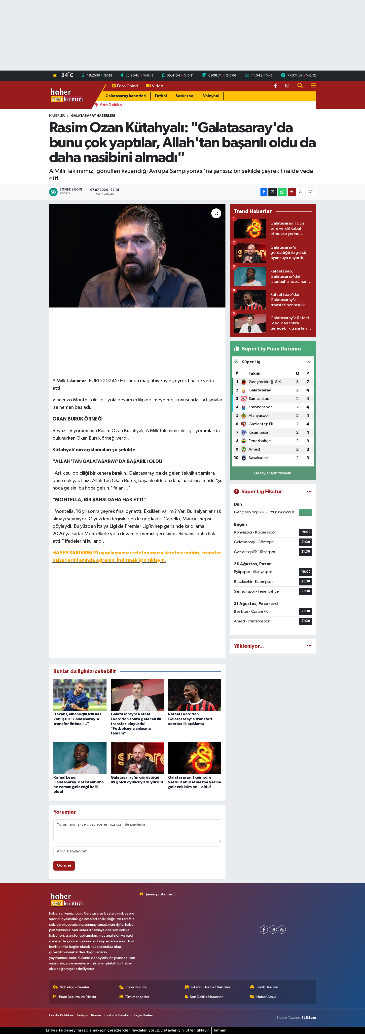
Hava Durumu (136, 987)
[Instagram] (273, 929)
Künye (96, 1015)
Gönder (64, 865)
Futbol (161, 96)
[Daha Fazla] (292, 192)
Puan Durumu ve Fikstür (77, 997)
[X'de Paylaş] (272, 192)
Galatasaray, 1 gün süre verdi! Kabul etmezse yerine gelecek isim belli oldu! (194, 782)
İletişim (82, 1015)
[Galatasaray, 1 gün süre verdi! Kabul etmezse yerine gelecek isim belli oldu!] (194, 758)
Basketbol (185, 96)
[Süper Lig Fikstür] (309, 492)
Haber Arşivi (266, 997)
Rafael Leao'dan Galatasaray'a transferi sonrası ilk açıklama (190, 719)
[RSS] (282, 929)
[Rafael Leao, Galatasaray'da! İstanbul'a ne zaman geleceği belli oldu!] (80, 758)
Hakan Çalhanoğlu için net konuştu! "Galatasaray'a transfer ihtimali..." (77, 719)
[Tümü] (309, 646)
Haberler (57, 115)
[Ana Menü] (311, 86)
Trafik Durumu (267, 987)
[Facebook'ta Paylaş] (263, 192)
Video (157, 86)
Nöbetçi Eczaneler (74, 987)
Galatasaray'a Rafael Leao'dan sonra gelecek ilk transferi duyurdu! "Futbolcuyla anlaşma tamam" (136, 723)
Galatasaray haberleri (126, 96)
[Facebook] (264, 929)
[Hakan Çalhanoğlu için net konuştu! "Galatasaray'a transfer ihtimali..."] (80, 695)
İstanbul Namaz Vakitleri (210, 987)
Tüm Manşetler (137, 997)
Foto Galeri (127, 86)
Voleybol (211, 96)
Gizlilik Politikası (61, 1015)
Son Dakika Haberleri (206, 997)
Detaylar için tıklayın (272, 473)
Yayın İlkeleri (143, 1015)
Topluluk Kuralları (117, 1015)
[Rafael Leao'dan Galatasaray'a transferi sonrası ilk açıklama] (194, 695)
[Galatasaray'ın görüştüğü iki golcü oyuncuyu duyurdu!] (137, 758)
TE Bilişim (308, 1017)
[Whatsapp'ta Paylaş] (282, 192)
